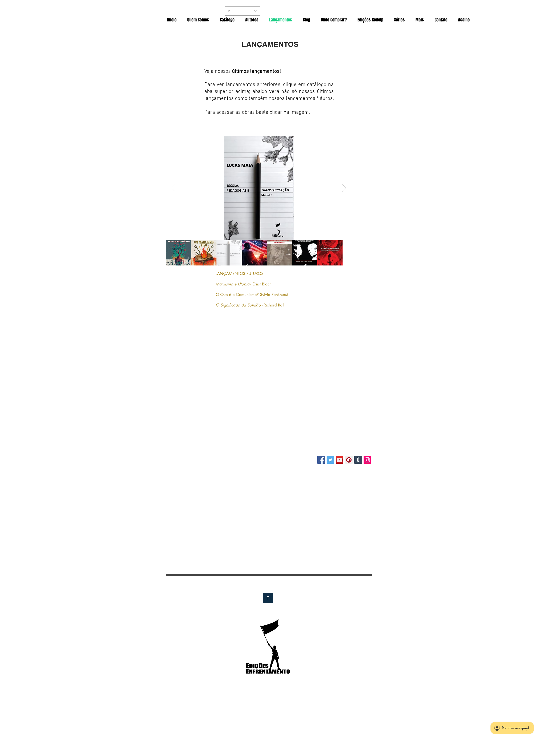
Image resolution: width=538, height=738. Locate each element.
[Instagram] (367, 460)
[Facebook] (321, 460)
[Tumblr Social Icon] (358, 460)
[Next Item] (344, 188)
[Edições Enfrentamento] (330, 460)
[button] (333, 20)
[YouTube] (339, 460)
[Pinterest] (349, 460)
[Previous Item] (173, 188)
